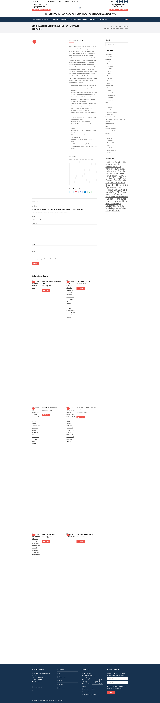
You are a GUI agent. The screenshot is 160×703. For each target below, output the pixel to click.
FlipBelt (121, 173)
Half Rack (113, 183)
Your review (35, 223)
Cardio (76, 159)
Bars (108, 135)
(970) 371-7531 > (118, 7)
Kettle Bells (113, 187)
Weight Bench (78, 181)
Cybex (108, 61)
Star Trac (109, 78)
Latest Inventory (110, 123)
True (108, 83)
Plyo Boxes (121, 192)
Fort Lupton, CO (40, 4)
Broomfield (110, 167)
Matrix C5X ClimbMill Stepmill (84, 281)
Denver (114, 171)
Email (33, 251)
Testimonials (62, 677)
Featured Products (110, 117)
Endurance (110, 64)
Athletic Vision (109, 85)
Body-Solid (115, 164)
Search (126, 44)
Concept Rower (113, 169)
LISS (115, 190)
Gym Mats (109, 56)
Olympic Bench (111, 192)
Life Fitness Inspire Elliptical (84, 534)
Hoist (119, 185)
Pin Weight (110, 97)
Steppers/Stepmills (89, 159)
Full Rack (109, 178)
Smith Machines (111, 147)
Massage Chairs (111, 131)
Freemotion (110, 66)
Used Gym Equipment (113, 204)
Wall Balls (72, 181)
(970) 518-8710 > (40, 7)
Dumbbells (108, 173)
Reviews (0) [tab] (35, 201)
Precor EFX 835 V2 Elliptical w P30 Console (86, 409)
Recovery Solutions (111, 128)
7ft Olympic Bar (111, 162)
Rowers (109, 109)
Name (34, 244)
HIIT (115, 185)
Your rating (35, 216)
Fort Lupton (111, 175)
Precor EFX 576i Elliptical (49, 534)
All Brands (108, 59)
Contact (61, 684)
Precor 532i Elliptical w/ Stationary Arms (51, 282)
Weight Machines (111, 150)
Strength (108, 133)
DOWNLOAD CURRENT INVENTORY (41, 10)
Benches (109, 88)
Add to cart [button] (46, 290)
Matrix (108, 71)
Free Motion (122, 176)
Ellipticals (109, 107)
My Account (62, 688)
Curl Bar (123, 169)
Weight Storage (86, 181)
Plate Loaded (110, 100)
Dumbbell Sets (111, 140)
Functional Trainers (112, 95)
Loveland (122, 189)
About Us (61, 669)
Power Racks (110, 145)
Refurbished (110, 197)
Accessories (109, 54)
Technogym (110, 80)
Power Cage (110, 195)
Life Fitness (110, 68)
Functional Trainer (119, 178)
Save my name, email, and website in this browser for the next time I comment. (54, 259)
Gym (120, 180)
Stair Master (81, 159)
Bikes (108, 105)
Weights (92, 181)
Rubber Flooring (114, 199)
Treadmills (110, 114)
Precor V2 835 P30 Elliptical (49, 408)
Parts (107, 126)
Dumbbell (122, 171)
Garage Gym (112, 180)
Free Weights (110, 92)
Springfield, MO (118, 4)
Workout (71, 183)
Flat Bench (114, 173)
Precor (109, 73)
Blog (60, 673)
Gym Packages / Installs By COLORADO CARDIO (116, 120)
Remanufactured (121, 197)
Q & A (60, 680)
